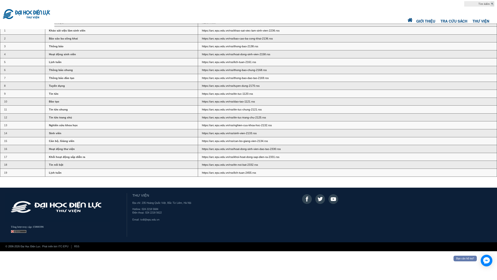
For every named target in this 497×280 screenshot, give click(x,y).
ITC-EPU (63, 246)
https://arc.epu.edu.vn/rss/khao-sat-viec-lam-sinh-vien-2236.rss (241, 30)
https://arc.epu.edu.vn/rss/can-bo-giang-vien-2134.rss (235, 141)
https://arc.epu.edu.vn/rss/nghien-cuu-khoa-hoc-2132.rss (237, 125)
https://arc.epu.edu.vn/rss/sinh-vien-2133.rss (229, 133)
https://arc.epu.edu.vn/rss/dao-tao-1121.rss (228, 101)
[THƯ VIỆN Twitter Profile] (320, 199)
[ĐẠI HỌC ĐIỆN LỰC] (27, 14)
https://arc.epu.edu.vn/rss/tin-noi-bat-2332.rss (230, 164)
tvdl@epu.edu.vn (149, 219)
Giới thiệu (425, 21)
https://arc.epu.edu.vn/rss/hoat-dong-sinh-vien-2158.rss (236, 54)
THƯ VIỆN (140, 195)
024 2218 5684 (150, 209)
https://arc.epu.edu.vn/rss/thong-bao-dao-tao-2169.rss (235, 78)
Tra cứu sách (454, 21)
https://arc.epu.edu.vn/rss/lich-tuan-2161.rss (229, 62)
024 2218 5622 (153, 212)
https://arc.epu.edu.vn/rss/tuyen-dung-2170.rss (231, 85)
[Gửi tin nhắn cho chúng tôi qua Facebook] (486, 260)
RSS (76, 246)
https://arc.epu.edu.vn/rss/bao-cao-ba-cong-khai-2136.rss (237, 38)
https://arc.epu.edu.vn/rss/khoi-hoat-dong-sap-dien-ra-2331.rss (240, 156)
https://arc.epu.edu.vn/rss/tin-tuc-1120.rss (227, 93)
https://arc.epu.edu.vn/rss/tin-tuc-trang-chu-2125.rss (234, 117)
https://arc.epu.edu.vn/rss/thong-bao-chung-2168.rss (234, 70)
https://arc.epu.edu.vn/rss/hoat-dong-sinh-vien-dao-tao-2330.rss (241, 148)
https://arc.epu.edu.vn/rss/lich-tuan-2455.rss (229, 172)
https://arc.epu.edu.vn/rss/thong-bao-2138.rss (230, 46)
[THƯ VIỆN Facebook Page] (307, 199)
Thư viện (481, 21)
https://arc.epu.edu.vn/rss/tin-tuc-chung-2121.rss (232, 109)
